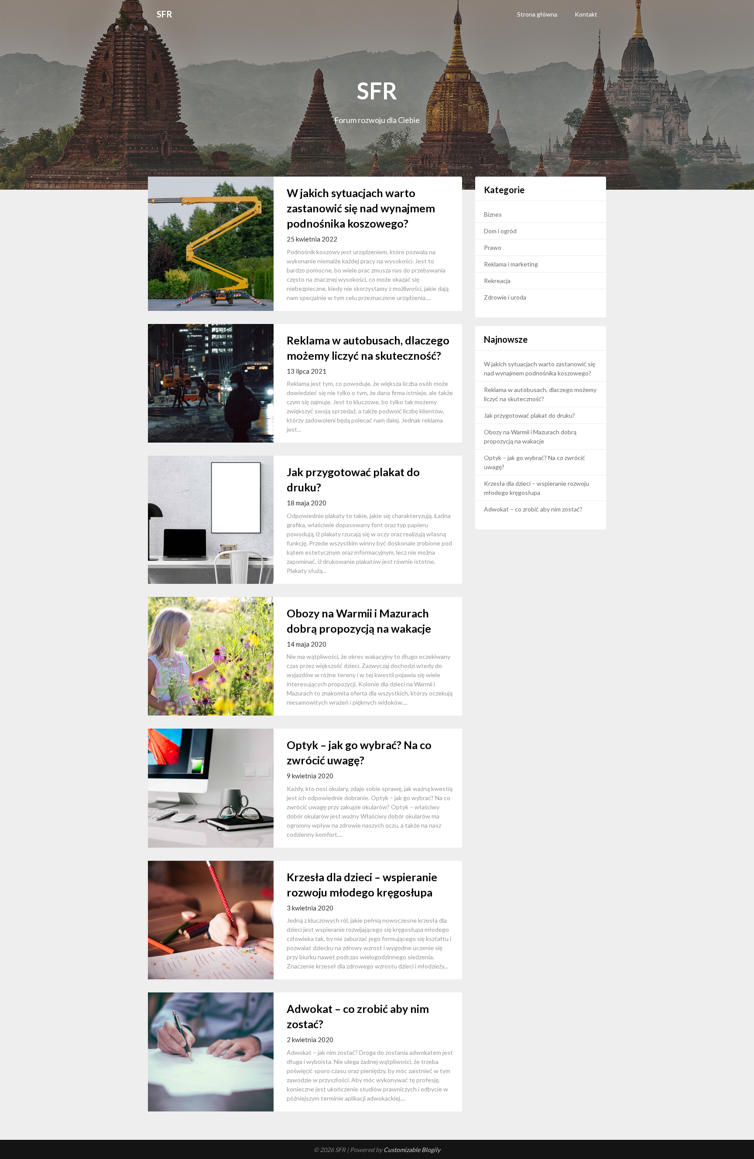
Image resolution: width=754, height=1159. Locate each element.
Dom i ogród (500, 231)
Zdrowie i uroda (505, 297)
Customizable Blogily (412, 1149)
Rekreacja (497, 280)
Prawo (492, 247)
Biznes (493, 214)
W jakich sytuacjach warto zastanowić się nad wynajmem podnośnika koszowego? (361, 208)
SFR (164, 14)
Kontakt (586, 14)
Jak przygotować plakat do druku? (529, 415)
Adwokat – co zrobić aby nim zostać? (533, 509)
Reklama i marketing (511, 264)
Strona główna (537, 14)
